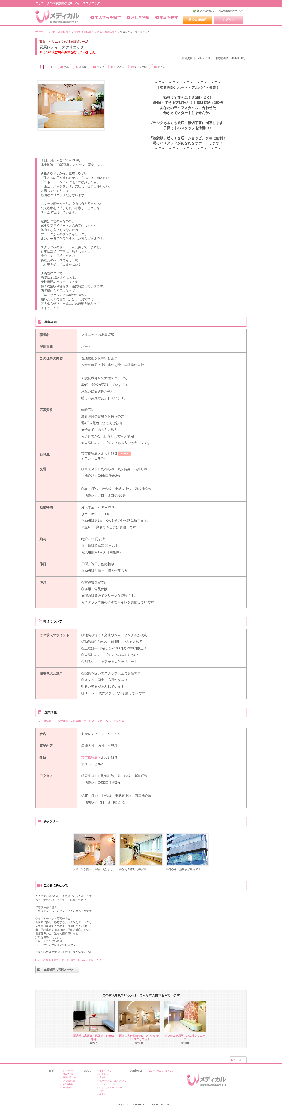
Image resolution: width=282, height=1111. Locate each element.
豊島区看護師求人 (107, 32)
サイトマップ (105, 1071)
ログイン (229, 19)
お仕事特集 (140, 17)
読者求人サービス (83, 720)
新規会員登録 (197, 19)
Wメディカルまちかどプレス (162, 1071)
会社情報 (46, 720)
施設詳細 (62, 720)
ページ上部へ (239, 1060)
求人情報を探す (108, 17)
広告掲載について (231, 11)
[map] (124, 453)
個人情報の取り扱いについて (112, 1081)
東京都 (86, 757)
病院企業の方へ (70, 1077)
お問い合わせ (105, 1091)
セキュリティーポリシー (110, 1087)
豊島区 (96, 757)
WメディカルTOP (45, 32)
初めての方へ (205, 11)
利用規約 (103, 1074)
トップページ (69, 1071)
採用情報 (103, 1094)
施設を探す (169, 17)
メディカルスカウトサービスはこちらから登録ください (70, 960)
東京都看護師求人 (84, 32)
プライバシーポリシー (109, 1084)
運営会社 (103, 1077)
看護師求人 (64, 32)
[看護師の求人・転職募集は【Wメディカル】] (57, 16)
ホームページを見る (112, 720)
